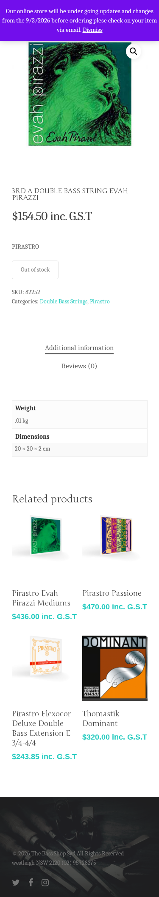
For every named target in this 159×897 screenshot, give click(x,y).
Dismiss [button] (93, 30)
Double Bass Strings (63, 301)
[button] (133, 51)
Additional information (79, 348)
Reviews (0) (79, 366)
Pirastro (100, 301)
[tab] (79, 348)
